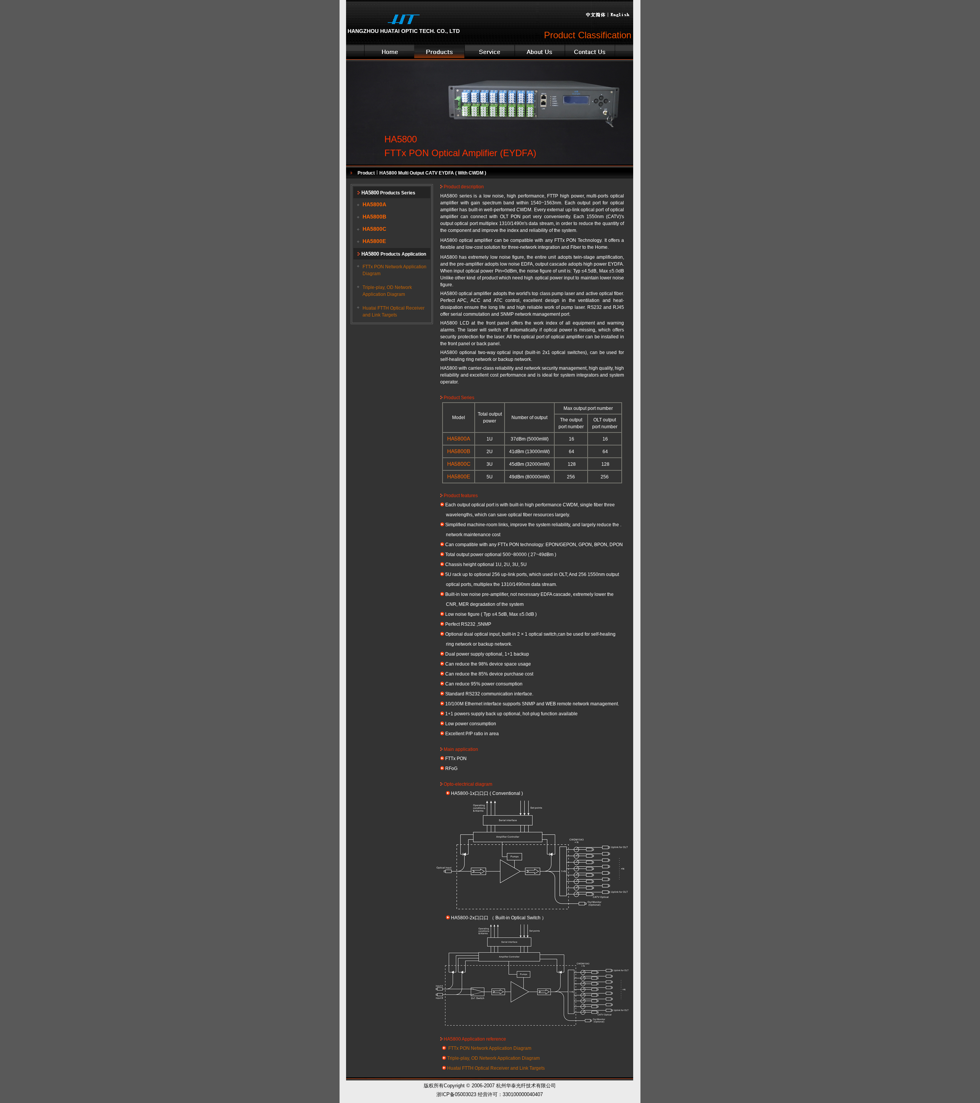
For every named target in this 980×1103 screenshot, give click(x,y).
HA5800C (374, 229)
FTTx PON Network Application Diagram (489, 1048)
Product (367, 173)
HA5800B (374, 217)
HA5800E (374, 241)
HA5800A (374, 204)
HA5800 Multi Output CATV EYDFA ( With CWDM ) (432, 173)
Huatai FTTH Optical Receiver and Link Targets (495, 1068)
